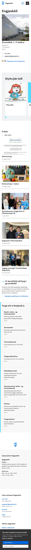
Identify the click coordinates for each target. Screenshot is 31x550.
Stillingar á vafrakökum (9, 546)
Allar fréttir (8, 135)
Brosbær (6, 510)
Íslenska (22, 3)
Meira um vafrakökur (7, 538)
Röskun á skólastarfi (8, 527)
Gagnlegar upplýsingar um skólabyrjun (16, 296)
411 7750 (7, 53)
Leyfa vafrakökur (8, 542)
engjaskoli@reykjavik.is (12, 56)
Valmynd (27, 3)
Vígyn (6, 515)
